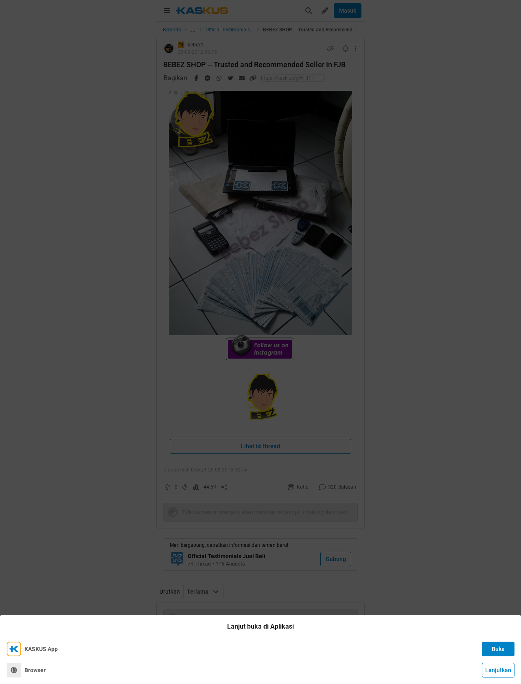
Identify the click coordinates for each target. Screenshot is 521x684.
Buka (498, 649)
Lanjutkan (498, 670)
